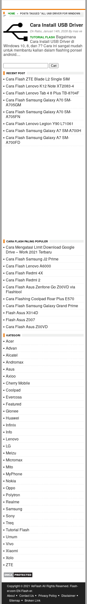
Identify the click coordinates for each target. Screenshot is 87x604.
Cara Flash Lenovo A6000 (28, 266)
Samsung (14, 508)
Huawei (12, 418)
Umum (11, 536)
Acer (10, 341)
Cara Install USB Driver (56, 24)
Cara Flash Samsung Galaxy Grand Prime (42, 305)
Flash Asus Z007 (20, 319)
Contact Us (26, 595)
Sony (10, 515)
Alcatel (12, 355)
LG (8, 446)
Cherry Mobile (18, 383)
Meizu (11, 453)
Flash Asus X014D (22, 312)
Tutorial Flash (42, 37)
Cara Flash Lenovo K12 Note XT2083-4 (40, 86)
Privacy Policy (47, 595)
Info (9, 432)
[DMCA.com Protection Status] (18, 576)
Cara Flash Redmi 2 (23, 280)
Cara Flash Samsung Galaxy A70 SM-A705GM (38, 102)
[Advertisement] (43, 193)
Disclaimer (68, 595)
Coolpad (13, 390)
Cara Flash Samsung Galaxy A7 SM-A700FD (37, 140)
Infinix (11, 425)
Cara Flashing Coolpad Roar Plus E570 (40, 298)
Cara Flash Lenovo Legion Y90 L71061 (39, 123)
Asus (10, 369)
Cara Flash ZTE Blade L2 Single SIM (38, 79)
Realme (12, 501)
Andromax (14, 362)
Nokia (11, 481)
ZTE (9, 564)
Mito (9, 467)
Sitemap (14, 600)
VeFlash (36, 586)
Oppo (10, 488)
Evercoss (14, 397)
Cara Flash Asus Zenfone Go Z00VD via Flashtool (40, 289)
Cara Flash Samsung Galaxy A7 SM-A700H (43, 130)
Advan (11, 348)
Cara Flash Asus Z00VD (27, 326)
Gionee (12, 411)
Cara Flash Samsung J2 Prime (32, 259)
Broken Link (32, 600)
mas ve (77, 31)
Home (11, 13)
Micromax (14, 460)
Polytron (13, 495)
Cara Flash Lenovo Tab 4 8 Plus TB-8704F (42, 93)
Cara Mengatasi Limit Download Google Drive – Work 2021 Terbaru (40, 249)
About (11, 595)
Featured (13, 404)
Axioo (11, 376)
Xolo (10, 557)
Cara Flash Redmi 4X (24, 273)
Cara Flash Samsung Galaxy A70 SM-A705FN (38, 114)
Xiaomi (12, 550)
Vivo (10, 543)
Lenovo (12, 439)
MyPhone (14, 474)
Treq (10, 522)
